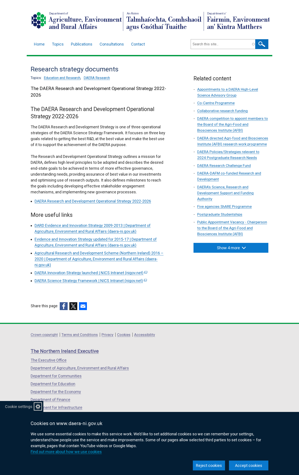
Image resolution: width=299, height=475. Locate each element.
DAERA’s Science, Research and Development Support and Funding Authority (225, 193)
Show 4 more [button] (228, 247)
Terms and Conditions (80, 334)
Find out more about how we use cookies (66, 451)
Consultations (112, 44)
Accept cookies (248, 465)
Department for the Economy (56, 391)
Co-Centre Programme (216, 103)
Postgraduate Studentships (219, 214)
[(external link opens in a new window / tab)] (64, 306)
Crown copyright (44, 334)
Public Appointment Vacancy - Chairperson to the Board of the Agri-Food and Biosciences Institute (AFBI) (232, 228)
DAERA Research (97, 78)
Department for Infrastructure (56, 407)
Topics (58, 44)
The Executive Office (49, 360)
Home (39, 44)
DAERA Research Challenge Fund (224, 165)
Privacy (107, 334)
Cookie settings (18, 406)
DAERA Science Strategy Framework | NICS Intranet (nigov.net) (90, 280)
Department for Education (53, 383)
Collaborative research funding (222, 111)
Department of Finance (50, 399)
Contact (138, 44)
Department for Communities (56, 376)
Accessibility (144, 334)
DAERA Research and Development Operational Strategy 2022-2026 (93, 201)
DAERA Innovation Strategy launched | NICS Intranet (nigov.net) (90, 272)
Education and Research (62, 78)
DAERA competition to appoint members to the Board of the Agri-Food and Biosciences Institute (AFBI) (232, 124)
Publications (81, 44)
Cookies (123, 334)
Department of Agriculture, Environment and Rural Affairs (80, 368)
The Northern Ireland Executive (65, 351)
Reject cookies (209, 465)
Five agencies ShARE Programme (224, 206)
